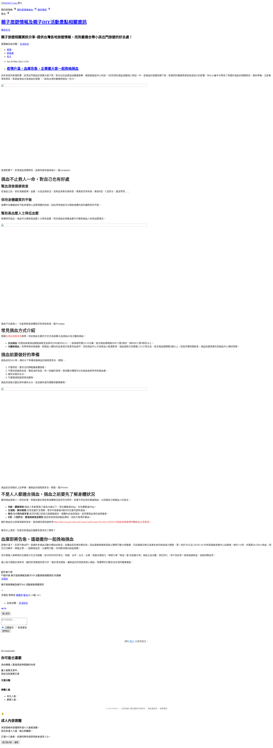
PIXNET (115, 708)
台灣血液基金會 (14, 336)
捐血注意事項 (142, 522)
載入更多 (6, 614)
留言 (25, 595)
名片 (9, 56)
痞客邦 (19, 595)
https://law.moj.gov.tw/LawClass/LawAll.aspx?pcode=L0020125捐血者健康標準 (93, 522)
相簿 (9, 50)
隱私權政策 (152, 708)
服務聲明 (163, 708)
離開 (16, 742)
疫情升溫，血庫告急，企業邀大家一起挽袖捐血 (42, 68)
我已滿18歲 (7, 742)
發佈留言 (6, 631)
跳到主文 (5, 30)
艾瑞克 (4, 579)
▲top (3, 608)
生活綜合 (24, 44)
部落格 (10, 53)
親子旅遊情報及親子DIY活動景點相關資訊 (44, 22)
